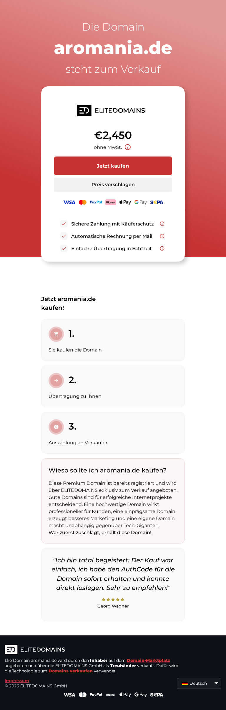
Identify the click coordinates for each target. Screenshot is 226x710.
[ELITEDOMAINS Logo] (93, 650)
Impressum (17, 680)
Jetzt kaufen (113, 166)
